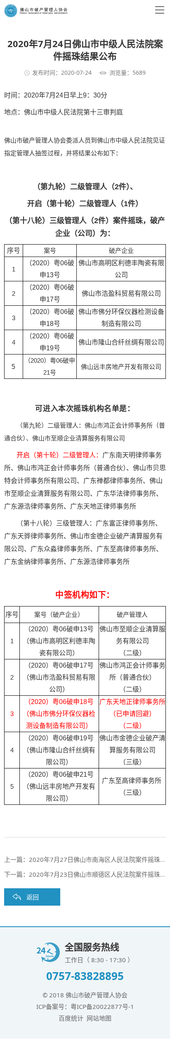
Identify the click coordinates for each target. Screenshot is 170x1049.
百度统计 (71, 1018)
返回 (32, 897)
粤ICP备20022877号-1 (102, 1006)
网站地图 (99, 1018)
